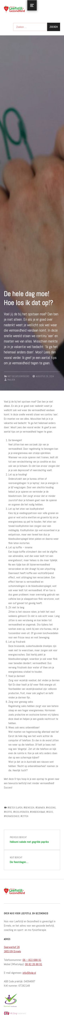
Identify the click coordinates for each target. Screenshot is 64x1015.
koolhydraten (22, 811)
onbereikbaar (38, 811)
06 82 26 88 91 (33, 964)
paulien (11, 379)
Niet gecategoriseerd (18, 376)
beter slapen (15, 807)
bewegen (29, 807)
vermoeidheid (12, 816)
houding (52, 807)
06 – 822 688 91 (32, 960)
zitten (25, 816)
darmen (41, 807)
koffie (9, 811)
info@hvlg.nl (29, 973)
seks (50, 811)
